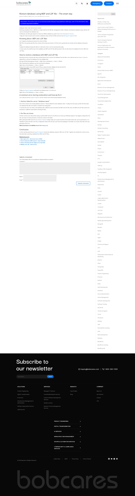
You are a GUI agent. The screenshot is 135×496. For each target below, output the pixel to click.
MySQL (99, 230)
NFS (99, 234)
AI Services (100, 60)
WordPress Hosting (103, 345)
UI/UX (99, 314)
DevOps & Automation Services (25, 406)
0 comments (47, 16)
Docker (99, 145)
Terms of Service (87, 459)
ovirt (99, 251)
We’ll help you (43, 125)
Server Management (39, 16)
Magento (100, 213)
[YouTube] (111, 459)
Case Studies (73, 391)
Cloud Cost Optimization (104, 94)
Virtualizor (100, 317)
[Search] (76, 3)
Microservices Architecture (105, 217)
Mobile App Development (104, 220)
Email (21, 180)
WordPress (100, 341)
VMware (100, 321)
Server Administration (103, 294)
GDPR (66, 459)
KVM (99, 188)
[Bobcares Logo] (25, 3)
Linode (99, 203)
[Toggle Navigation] (117, 3)
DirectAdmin (101, 142)
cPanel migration (102, 111)
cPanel (99, 108)
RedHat (100, 280)
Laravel (100, 191)
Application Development (104, 80)
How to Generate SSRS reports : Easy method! (33, 140)
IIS (98, 176)
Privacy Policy (75, 459)
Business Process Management (106, 87)
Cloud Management (103, 97)
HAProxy (100, 165)
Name (21, 176)
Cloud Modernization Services (52, 394)
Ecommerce (101, 152)
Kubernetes (101, 184)
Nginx (99, 237)
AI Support (100, 63)
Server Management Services (67, 33)
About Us (99, 391)
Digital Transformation (104, 135)
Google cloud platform (104, 162)
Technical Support (102, 311)
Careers (99, 397)
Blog (71, 394)
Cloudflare (100, 104)
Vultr (99, 331)
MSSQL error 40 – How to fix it (29, 144)
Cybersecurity (21, 409)
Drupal (99, 148)
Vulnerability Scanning (104, 328)
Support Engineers (69, 35)
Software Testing (102, 304)
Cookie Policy (57, 459)
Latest (32, 16)
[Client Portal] (87, 3)
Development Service (103, 121)
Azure (99, 84)
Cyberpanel (101, 114)
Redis (99, 283)
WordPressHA (101, 348)
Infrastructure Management (64, 436)
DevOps (100, 125)
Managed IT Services (49, 391)
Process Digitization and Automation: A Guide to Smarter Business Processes (106, 47)
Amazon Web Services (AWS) (105, 70)
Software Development (104, 300)
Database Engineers (42, 119)
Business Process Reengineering (106, 91)
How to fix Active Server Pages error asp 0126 (33, 142)
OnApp (99, 241)
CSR (98, 401)
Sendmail (100, 290)
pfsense (100, 260)
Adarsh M (23, 16)
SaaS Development (103, 287)
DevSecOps (101, 131)
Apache (100, 74)
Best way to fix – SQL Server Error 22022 (31, 139)
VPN (99, 324)
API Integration (102, 77)
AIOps (99, 67)
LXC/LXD (100, 210)
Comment (22, 161)
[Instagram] (114, 459)
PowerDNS (100, 270)
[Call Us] (82, 3)
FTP (99, 159)
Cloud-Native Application (104, 101)
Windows (100, 338)
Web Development (103, 334)
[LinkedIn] (109, 459)
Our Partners (100, 394)
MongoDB (100, 224)
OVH (99, 247)
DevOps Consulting (103, 128)
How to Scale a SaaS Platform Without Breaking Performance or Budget (107, 29)
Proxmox (100, 277)
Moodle (100, 227)
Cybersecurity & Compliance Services (64, 447)
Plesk (99, 263)
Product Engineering (103, 273)
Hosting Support (102, 172)
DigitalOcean (101, 138)
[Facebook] (117, 459)
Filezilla (100, 155)
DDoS (99, 118)
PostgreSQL (101, 267)
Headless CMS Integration (105, 169)
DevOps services (48, 403)
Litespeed (100, 207)
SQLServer (100, 307)
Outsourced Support (103, 244)
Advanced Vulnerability (104, 57)
